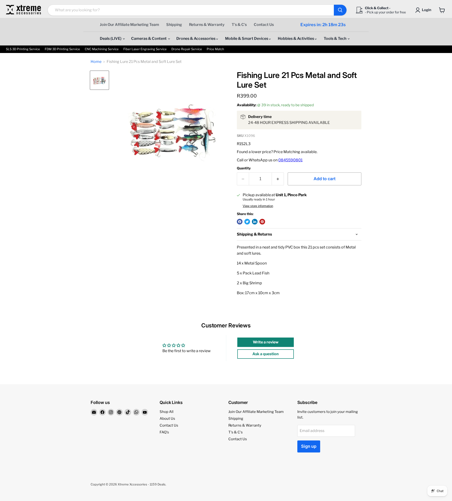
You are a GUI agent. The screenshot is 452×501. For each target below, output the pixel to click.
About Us (167, 418)
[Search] (340, 10)
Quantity (244, 168)
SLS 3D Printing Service (23, 49)
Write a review (265, 342)
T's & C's (239, 24)
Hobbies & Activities (296, 38)
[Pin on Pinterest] (262, 221)
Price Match (215, 49)
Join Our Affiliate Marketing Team (129, 24)
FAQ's (164, 432)
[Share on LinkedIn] (255, 221)
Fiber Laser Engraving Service (145, 49)
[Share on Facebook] (239, 221)
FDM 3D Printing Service (62, 49)
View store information (258, 206)
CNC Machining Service (102, 49)
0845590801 (290, 160)
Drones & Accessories (196, 38)
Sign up (308, 446)
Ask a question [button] (265, 354)
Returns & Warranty (207, 24)
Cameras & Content (149, 38)
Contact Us (264, 24)
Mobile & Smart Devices (247, 38)
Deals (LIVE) (111, 38)
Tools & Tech (335, 38)
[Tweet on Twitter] (247, 221)
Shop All (167, 412)
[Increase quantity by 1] (278, 178)
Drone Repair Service (186, 49)
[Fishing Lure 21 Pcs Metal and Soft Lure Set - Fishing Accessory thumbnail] (99, 80)
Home (96, 62)
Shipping (174, 24)
